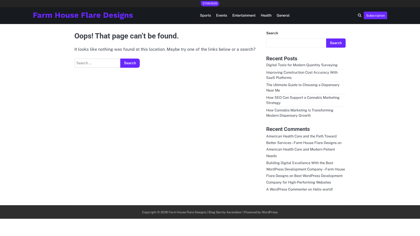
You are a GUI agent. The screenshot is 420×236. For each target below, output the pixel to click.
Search (272, 33)
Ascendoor (234, 212)
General (283, 15)
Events (221, 15)
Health (266, 15)
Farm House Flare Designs (83, 15)
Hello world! (323, 189)
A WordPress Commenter (286, 189)
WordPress (269, 212)
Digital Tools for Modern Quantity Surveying (302, 65)
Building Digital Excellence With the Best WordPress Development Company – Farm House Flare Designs (305, 169)
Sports (205, 15)
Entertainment (244, 15)
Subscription (375, 15)
